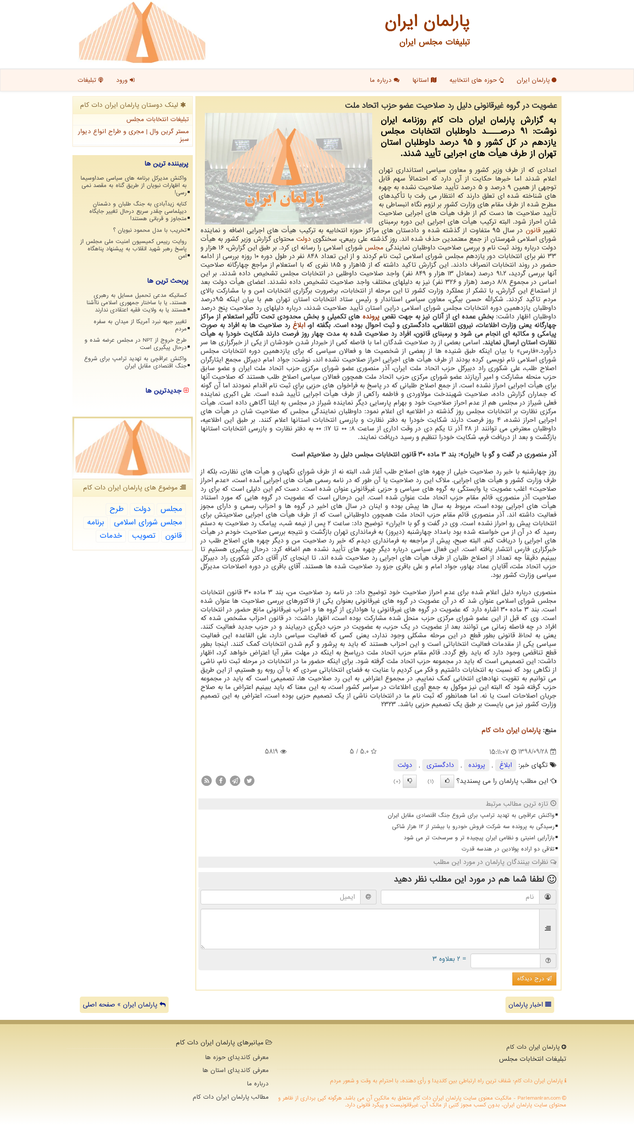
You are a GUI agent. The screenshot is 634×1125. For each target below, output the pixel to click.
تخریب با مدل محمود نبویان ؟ (150, 230)
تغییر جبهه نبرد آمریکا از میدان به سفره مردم (140, 325)
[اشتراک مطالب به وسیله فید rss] (207, 780)
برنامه (95, 522)
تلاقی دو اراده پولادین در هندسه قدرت (508, 849)
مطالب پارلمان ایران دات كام (231, 1097)
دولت (303, 239)
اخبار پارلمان (526, 1005)
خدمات (111, 536)
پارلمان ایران (534, 80)
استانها (421, 80)
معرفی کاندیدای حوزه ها (237, 1057)
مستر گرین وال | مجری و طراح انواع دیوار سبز (133, 135)
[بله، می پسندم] (447, 781)
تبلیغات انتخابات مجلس (157, 119)
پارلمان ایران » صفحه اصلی (121, 1005)
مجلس (374, 248)
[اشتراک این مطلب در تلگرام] (235, 780)
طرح (117, 509)
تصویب (143, 536)
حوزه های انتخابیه (474, 80)
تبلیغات (88, 80)
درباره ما (382, 80)
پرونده (371, 317)
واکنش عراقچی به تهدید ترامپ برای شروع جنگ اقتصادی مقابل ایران (471, 815)
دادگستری (440, 765)
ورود (123, 80)
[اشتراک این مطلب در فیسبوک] (221, 780)
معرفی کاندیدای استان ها (235, 1070)
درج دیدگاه (531, 979)
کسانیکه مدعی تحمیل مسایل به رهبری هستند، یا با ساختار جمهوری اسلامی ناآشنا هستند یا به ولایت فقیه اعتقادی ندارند (137, 302)
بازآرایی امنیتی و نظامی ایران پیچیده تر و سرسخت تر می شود (479, 838)
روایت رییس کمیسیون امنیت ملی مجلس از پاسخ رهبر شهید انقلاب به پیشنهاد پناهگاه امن (133, 248)
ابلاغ (299, 325)
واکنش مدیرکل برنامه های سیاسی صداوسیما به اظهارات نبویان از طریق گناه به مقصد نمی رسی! (134, 185)
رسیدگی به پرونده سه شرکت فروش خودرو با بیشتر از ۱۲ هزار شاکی (473, 827)
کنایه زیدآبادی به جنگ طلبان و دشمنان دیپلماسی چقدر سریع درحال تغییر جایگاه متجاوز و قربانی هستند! (138, 211)
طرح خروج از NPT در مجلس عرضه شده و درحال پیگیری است (136, 344)
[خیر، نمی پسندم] (410, 781)
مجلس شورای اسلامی (148, 522)
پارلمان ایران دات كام (511, 730)
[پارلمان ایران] (142, 32)
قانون (533, 230)
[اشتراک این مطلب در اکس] (249, 780)
